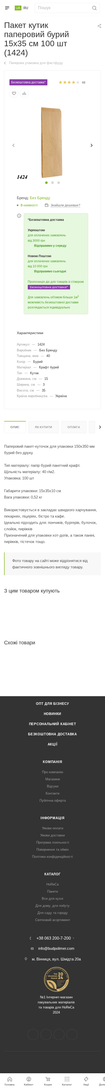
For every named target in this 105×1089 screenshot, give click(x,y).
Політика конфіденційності (52, 857)
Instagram (46, 1034)
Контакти (52, 793)
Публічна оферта (53, 800)
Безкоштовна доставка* (28, 82)
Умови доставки (52, 835)
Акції (53, 744)
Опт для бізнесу (52, 704)
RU (25, 8)
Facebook (33, 1034)
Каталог (52, 874)
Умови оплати (52, 828)
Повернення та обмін (52, 849)
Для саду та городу (52, 913)
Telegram (59, 1034)
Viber (72, 1034)
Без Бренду (40, 198)
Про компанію (52, 772)
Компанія (52, 762)
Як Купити (43, 427)
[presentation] (13, 146)
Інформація (52, 818)
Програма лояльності (52, 842)
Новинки (52, 714)
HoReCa (52, 884)
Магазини (52, 779)
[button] (46, 182)
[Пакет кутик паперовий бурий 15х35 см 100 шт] (52, 142)
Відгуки (52, 786)
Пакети (52, 891)
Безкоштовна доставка (52, 734)
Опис (15, 427)
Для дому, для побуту (52, 906)
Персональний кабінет (52, 724)
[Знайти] (93, 8)
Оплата (74, 427)
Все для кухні (52, 898)
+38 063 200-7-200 (53, 938)
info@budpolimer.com (56, 948)
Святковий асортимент (52, 920)
